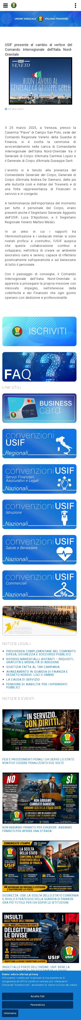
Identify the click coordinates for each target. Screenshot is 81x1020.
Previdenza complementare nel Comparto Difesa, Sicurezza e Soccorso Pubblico (41, 653)
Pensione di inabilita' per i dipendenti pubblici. (36, 686)
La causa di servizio (23, 679)
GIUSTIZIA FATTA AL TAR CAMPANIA (33, 667)
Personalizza (37, 1004)
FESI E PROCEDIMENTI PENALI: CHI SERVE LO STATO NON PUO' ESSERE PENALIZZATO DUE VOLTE (38, 761)
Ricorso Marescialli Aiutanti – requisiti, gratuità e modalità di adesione (40, 661)
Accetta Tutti (38, 996)
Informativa (10, 1013)
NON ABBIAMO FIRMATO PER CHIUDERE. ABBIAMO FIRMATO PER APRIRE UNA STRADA (37, 829)
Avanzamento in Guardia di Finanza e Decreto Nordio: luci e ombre (37, 673)
